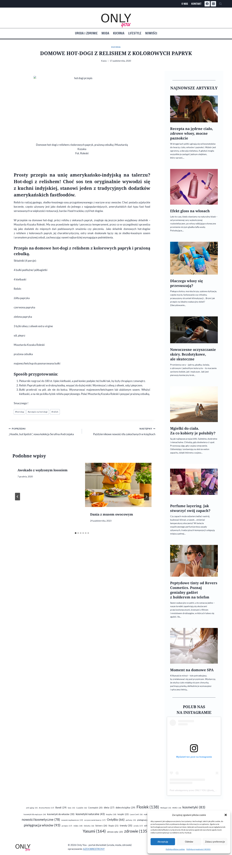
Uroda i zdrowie (86, 33)
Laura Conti (136, 814)
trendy (126, 825)
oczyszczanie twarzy (95, 820)
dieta (109, 807)
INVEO (176, 808)
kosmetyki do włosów (60, 814)
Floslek (148, 807)
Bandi (61, 807)
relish (54, 412)
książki (123, 814)
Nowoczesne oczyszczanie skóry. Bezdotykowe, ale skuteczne (193, 354)
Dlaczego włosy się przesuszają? (186, 283)
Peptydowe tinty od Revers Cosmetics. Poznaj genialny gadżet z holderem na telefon (193, 590)
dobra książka (125, 807)
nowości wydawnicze (72, 820)
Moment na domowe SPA (192, 670)
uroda (138, 826)
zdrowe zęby (115, 832)
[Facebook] (207, 3)
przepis (67, 826)
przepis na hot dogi (38, 412)
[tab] (75, 533)
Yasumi (94, 831)
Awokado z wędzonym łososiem (43, 470)
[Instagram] (213, 3)
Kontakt (196, 4)
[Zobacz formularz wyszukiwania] (220, 4)
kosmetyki (193, 807)
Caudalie (81, 808)
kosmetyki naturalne (90, 814)
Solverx (101, 825)
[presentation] (118, 485)
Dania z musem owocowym (111, 514)
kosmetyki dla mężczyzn (35, 814)
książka (111, 814)
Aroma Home (46, 808)
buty (71, 808)
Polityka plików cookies (175, 849)
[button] (225, 814)
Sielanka (89, 826)
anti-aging (32, 808)
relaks (78, 826)
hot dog (19, 412)
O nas (184, 4)
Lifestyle (134, 33)
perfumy (131, 820)
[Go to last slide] (17, 496)
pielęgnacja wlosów (42, 825)
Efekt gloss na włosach (190, 211)
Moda (105, 33)
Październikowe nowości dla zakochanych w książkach (124, 431)
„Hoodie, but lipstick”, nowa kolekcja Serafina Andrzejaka (41, 431)
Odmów (189, 841)
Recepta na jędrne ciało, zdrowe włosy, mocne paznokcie (191, 133)
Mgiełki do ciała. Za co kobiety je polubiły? (192, 430)
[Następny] (146, 496)
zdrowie (136, 831)
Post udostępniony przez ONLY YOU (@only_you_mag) (197, 790)
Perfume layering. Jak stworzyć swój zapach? (190, 508)
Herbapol (165, 808)
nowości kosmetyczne (41, 819)
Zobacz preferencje (215, 841)
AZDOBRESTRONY (94, 848)
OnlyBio (116, 819)
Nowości (151, 33)
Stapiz (113, 825)
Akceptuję (163, 841)
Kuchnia (118, 33)
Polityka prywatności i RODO (198, 849)
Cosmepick (95, 807)
